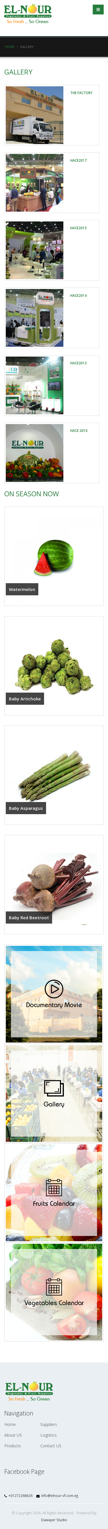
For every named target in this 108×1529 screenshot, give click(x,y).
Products (12, 1445)
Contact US (50, 1445)
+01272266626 (20, 1495)
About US (13, 1435)
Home (9, 46)
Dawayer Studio (54, 1519)
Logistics (48, 1435)
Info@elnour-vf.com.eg (59, 1495)
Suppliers (48, 1424)
